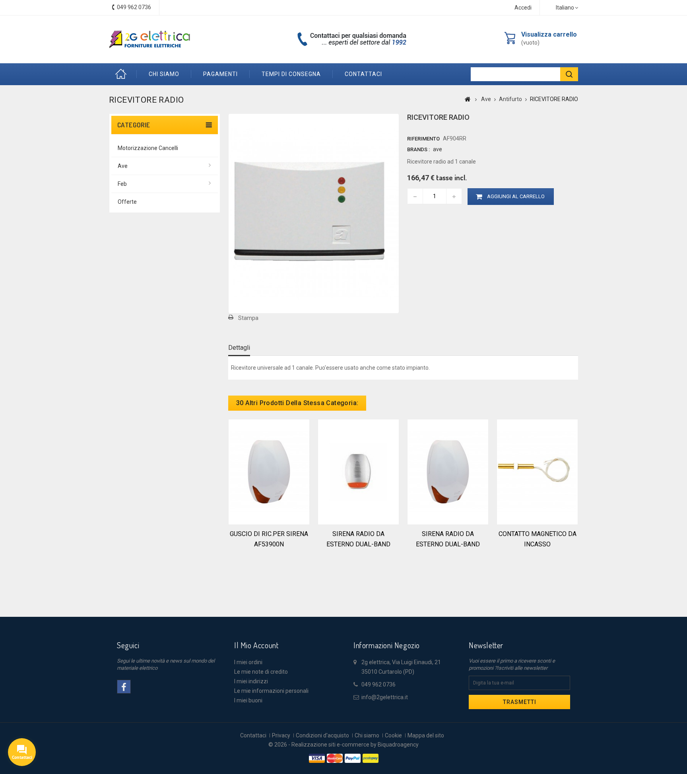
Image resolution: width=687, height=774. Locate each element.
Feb (122, 184)
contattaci (363, 74)
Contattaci (253, 735)
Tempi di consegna (291, 74)
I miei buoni (248, 700)
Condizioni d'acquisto (322, 735)
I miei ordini (248, 662)
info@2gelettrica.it (384, 697)
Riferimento (423, 139)
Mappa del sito (426, 735)
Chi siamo (164, 74)
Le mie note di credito (261, 672)
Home (123, 74)
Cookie (393, 735)
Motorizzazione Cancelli (148, 148)
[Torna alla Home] (468, 99)
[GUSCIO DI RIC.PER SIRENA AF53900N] (269, 471)
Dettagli (239, 347)
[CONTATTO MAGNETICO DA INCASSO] (537, 471)
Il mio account (256, 645)
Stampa (248, 318)
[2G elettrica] (149, 39)
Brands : (418, 149)
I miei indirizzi (251, 681)
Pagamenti (220, 74)
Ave (123, 166)
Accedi (523, 7)
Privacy (281, 735)
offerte (127, 202)
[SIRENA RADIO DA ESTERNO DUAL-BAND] (358, 471)
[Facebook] (123, 686)
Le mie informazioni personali (271, 691)
